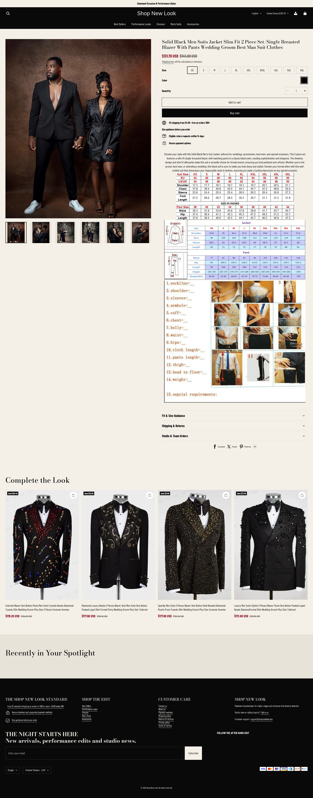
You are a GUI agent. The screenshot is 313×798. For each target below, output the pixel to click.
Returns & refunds (166, 719)
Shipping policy (164, 715)
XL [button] (236, 70)
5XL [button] (289, 70)
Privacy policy (164, 722)
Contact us (162, 705)
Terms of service (165, 725)
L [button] (225, 70)
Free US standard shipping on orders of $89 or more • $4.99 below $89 (35, 706)
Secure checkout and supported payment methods (32, 712)
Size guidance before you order (24, 720)
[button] (8, 13)
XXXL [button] (262, 70)
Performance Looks (89, 709)
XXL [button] (249, 70)
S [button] (203, 70)
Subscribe (193, 753)
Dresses (85, 712)
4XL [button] (276, 70)
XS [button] (192, 70)
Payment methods (165, 712)
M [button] (214, 70)
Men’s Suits (86, 715)
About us (162, 709)
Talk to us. (265, 712)
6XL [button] (302, 70)
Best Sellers (86, 705)
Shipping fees (168, 61)
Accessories (86, 719)
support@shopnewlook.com (262, 719)
